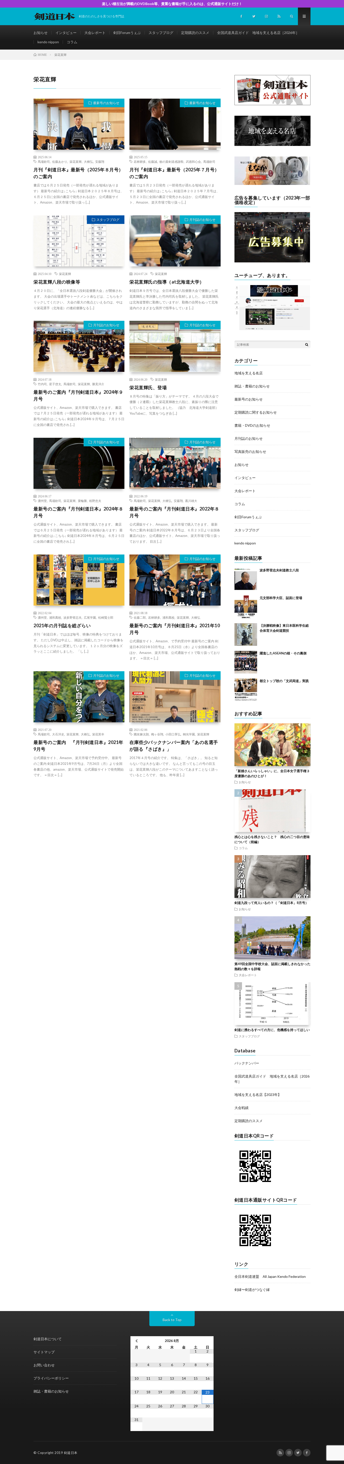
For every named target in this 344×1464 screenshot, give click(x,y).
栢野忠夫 (95, 500)
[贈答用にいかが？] (272, 183)
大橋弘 (88, 161)
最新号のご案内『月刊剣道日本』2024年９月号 (78, 395)
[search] (307, 344)
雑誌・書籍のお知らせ (252, 386)
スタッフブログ (161, 32)
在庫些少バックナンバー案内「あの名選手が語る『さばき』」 (173, 745)
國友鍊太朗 (141, 734)
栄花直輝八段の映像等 (56, 282)
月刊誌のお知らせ (202, 220)
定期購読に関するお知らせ (255, 412)
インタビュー (66, 32)
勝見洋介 (98, 383)
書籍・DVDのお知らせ (252, 425)
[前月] (136, 1341)
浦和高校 (55, 617)
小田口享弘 (173, 734)
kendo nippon (48, 42)
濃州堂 (42, 500)
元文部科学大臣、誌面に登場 (281, 598)
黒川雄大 (191, 500)
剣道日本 (71, 1453)
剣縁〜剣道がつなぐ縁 (252, 1289)
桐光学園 (189, 734)
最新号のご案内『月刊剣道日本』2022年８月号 (174, 512)
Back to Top (172, 1320)
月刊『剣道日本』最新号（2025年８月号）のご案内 (78, 173)
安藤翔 (99, 161)
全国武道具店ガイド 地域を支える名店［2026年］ (258, 32)
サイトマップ (44, 1352)
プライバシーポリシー (51, 1378)
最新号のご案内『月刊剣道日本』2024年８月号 (78, 512)
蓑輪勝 (82, 500)
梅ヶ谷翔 (157, 734)
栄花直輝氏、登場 (148, 387)
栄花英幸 (98, 734)
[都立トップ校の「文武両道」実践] (245, 690)
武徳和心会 (193, 161)
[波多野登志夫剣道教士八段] (245, 579)
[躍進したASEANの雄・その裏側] (245, 662)
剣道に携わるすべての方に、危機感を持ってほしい (272, 1030)
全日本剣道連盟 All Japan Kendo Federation (270, 1276)
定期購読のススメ (195, 32)
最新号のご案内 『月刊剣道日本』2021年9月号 (78, 745)
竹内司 (42, 383)
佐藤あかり (59, 161)
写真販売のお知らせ (250, 451)
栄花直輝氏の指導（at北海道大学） (166, 282)
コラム (72, 42)
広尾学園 (90, 617)
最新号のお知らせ (106, 103)
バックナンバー (246, 1063)
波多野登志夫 (72, 617)
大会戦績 (241, 1107)
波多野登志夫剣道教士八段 (279, 570)
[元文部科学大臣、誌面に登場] (245, 607)
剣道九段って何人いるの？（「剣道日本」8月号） (271, 903)
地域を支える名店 (248, 373)
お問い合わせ (44, 1365)
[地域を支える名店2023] (272, 144)
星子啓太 (55, 383)
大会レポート (95, 32)
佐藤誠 (152, 161)
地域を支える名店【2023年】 (257, 1094)
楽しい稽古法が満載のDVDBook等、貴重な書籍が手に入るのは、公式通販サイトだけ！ (172, 4)
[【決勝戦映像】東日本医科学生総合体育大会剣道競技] (245, 634)
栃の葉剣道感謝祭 (171, 161)
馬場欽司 (44, 161)
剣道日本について (47, 1339)
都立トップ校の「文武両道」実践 (284, 681)
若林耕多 (140, 161)
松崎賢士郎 (105, 617)
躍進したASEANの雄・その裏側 (283, 653)
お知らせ (40, 32)
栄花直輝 (76, 161)
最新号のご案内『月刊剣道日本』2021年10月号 (174, 629)
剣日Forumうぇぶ (127, 32)
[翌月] (208, 1341)
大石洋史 (58, 734)
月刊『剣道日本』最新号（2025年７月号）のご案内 (174, 173)
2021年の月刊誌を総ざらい (62, 625)
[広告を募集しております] (272, 261)
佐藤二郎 (140, 617)
